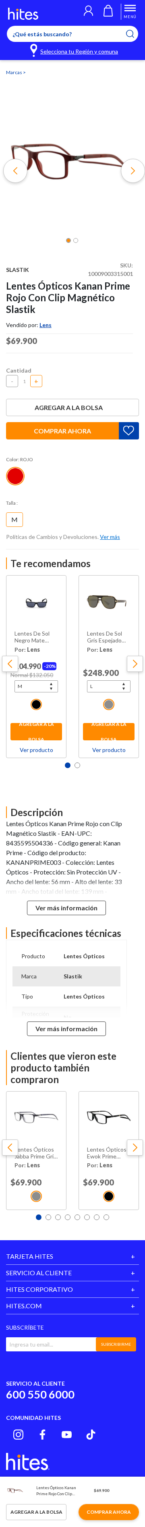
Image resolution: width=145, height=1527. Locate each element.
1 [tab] (67, 765)
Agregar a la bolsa (69, 407)
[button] (88, 12)
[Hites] (23, 14)
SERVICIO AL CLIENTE (39, 1272)
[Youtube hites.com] (67, 1435)
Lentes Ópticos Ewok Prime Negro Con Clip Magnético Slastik (106, 1153)
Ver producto (36, 749)
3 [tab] (58, 1217)
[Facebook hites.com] (42, 1435)
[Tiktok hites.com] (91, 1435)
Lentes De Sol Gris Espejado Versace (104, 637)
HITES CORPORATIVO (39, 1289)
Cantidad (18, 370)
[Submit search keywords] (135, 34)
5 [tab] (77, 1217)
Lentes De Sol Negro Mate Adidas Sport (32, 637)
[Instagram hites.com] (18, 1435)
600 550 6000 (40, 1394)
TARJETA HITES (29, 1256)
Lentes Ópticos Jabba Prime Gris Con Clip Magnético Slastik (35, 1153)
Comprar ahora (62, 431)
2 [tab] (77, 765)
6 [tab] (87, 1217)
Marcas (14, 72)
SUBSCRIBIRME (116, 1344)
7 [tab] (96, 1217)
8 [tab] (106, 1217)
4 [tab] (67, 1217)
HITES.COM (24, 1305)
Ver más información (66, 908)
